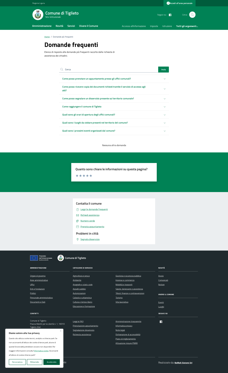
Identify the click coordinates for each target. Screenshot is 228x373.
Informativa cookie (41, 350)
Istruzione (167, 26)
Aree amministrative (39, 280)
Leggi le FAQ (78, 321)
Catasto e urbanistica (82, 297)
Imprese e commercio (125, 280)
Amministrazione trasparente (128, 321)
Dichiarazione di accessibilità (128, 334)
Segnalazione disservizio (83, 330)
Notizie (161, 284)
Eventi (161, 302)
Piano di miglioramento (126, 338)
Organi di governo (38, 275)
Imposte (154, 26)
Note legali (120, 330)
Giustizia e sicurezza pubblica (128, 275)
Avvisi (161, 275)
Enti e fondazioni (37, 288)
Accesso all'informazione (134, 26)
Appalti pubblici (79, 288)
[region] (34, 348)
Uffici (32, 284)
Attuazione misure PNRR (127, 343)
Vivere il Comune (88, 26)
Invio (163, 69)
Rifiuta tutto (34, 362)
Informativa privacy (124, 325)
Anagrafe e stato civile (82, 284)
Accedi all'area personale (181, 3)
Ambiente (77, 280)
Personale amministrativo (41, 297)
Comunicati (163, 280)
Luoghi (161, 306)
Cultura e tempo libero (82, 302)
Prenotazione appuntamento (85, 325)
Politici (33, 293)
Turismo (119, 297)
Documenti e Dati (37, 302)
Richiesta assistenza (82, 334)
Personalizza (17, 362)
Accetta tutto (51, 362)
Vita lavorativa (122, 302)
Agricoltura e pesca (81, 275)
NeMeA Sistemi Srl (183, 362)
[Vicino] (60, 331)
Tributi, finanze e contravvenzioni (130, 293)
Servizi (71, 26)
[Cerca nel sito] (192, 14)
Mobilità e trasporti (124, 284)
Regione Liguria (38, 3)
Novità (59, 26)
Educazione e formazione (84, 306)
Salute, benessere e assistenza (129, 288)
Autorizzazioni (79, 293)
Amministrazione (41, 26)
